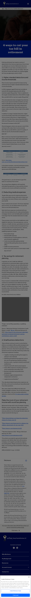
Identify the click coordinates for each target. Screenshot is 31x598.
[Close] (29, 577)
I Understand (15, 595)
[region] (15, 586)
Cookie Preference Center (15, 590)
